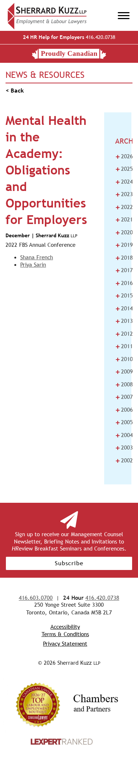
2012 (124, 334)
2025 (124, 169)
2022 (124, 207)
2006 (124, 410)
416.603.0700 (36, 598)
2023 (124, 194)
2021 (124, 219)
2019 (124, 245)
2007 (124, 397)
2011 (124, 346)
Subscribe (69, 563)
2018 (124, 257)
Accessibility (65, 627)
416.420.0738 (69, 37)
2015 (124, 295)
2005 (124, 422)
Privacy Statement (65, 644)
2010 (124, 359)
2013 (124, 321)
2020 (124, 232)
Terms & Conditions (65, 634)
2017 (124, 270)
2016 (124, 283)
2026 (124, 156)
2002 (124, 460)
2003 (124, 447)
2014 (124, 308)
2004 (124, 435)
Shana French (36, 257)
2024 (124, 181)
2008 (124, 384)
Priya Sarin (33, 264)
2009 (124, 371)
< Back (15, 90)
